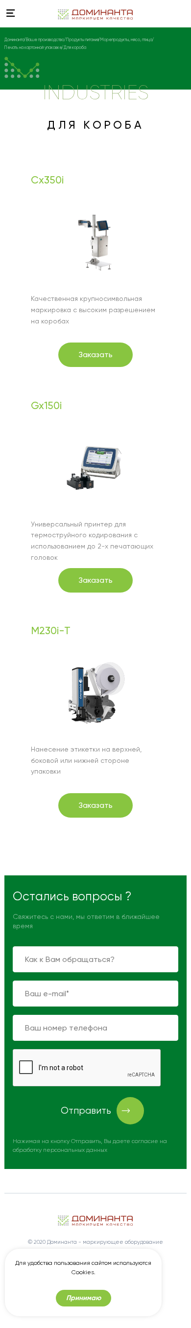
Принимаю (83, 1298)
